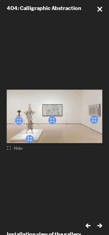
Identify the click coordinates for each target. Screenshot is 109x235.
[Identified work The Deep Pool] (94, 120)
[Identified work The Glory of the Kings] (52, 120)
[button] (99, 9)
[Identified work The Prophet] (19, 121)
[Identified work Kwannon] (30, 139)
